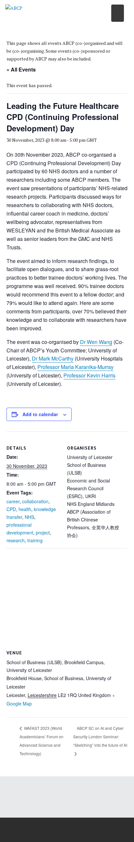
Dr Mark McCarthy (53, 358)
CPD (11, 509)
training (35, 540)
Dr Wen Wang (96, 342)
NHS (29, 517)
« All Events (21, 69)
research (16, 540)
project (43, 532)
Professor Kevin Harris (89, 375)
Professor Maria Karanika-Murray (75, 367)
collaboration (35, 501)
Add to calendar (40, 414)
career (13, 501)
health (25, 509)
